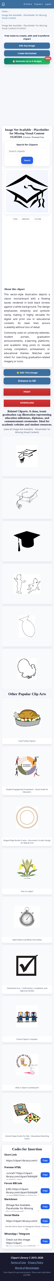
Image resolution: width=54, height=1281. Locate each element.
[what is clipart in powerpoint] (27, 1065)
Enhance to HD (27, 380)
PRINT (27, 391)
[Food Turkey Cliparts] (27, 718)
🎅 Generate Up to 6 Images (31, 60)
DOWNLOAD (27, 402)
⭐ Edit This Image (27, 372)
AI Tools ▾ (28, 4)
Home (5, 11)
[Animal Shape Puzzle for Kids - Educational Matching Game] (27, 1113)
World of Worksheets (27, 1268)
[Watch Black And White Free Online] (27, 917)
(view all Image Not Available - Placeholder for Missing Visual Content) (27, 431)
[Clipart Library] (3, 4)
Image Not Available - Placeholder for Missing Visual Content (24, 16)
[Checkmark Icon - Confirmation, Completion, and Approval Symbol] (27, 965)
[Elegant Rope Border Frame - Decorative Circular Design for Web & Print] (27, 817)
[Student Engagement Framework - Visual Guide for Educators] (27, 766)
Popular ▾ (38, 4)
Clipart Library (19, 1257)
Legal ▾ (48, 4)
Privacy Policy (35, 1262)
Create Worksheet (27, 53)
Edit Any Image (27, 45)
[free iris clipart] (27, 868)
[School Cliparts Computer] (27, 1016)
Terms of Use (18, 1262)
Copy (45, 1160)
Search (27, 160)
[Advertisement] (27, 96)
